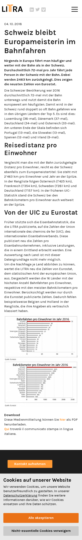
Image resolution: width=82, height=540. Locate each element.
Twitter (38, 10)
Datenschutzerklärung (20, 495)
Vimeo (43, 10)
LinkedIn (32, 10)
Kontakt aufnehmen (30, 464)
